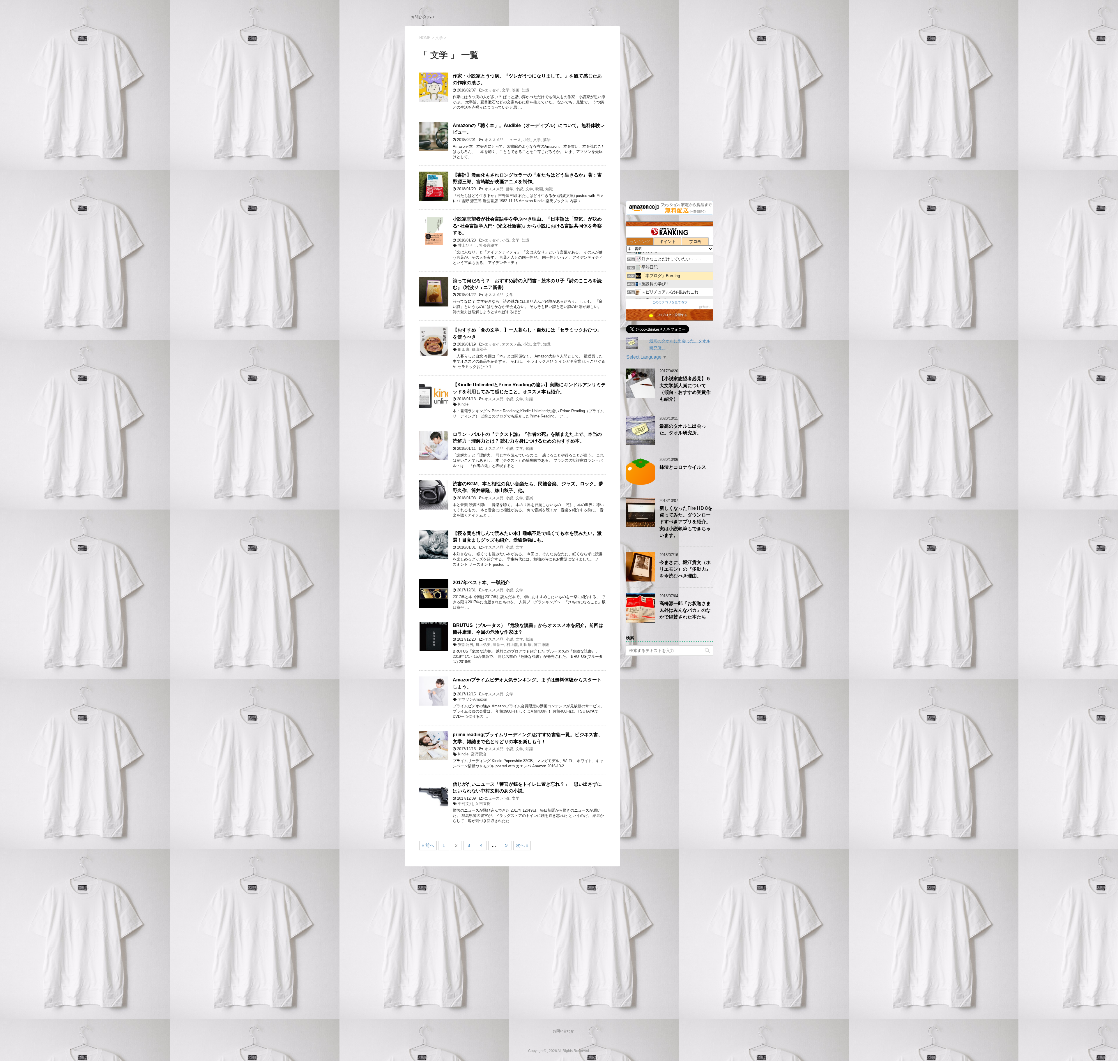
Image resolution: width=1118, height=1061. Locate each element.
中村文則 (465, 803)
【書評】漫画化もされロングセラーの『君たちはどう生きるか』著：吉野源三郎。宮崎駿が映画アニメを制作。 (527, 178)
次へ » (522, 845)
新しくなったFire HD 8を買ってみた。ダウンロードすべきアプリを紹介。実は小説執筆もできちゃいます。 (685, 522)
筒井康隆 (541, 644)
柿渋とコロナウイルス (682, 467)
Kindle (463, 404)
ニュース (513, 140)
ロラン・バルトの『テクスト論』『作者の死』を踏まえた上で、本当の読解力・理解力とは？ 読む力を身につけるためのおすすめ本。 (527, 437)
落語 (547, 140)
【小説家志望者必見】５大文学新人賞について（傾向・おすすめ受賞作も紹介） (685, 388)
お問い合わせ (423, 17)
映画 (515, 90)
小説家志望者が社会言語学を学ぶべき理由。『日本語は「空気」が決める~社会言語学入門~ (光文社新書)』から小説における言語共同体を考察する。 (527, 225)
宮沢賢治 (478, 754)
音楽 (529, 498)
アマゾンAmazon (472, 699)
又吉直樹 (483, 803)
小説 (527, 140)
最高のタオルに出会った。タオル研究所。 (682, 429)
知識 (525, 90)
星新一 (498, 644)
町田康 (463, 349)
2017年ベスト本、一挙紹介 (481, 582)
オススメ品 (493, 140)
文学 (506, 90)
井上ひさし (467, 245)
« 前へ (428, 845)
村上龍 (512, 644)
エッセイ (492, 90)
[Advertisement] (669, 113)
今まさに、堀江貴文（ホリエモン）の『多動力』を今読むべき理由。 (685, 569)
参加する (706, 307)
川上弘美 (483, 644)
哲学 (509, 189)
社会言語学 (488, 245)
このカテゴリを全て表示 (669, 302)
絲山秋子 (479, 349)
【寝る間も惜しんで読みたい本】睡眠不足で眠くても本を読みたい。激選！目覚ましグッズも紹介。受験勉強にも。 (527, 536)
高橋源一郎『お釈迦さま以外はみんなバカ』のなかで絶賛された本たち (685, 610)
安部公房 (465, 644)
